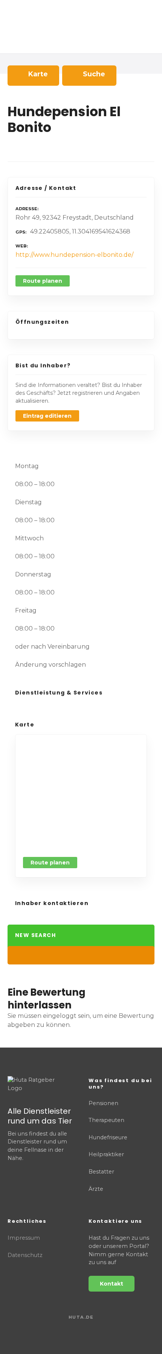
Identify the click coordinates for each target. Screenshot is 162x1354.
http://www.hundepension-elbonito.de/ (74, 254)
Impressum (24, 1237)
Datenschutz (25, 1255)
